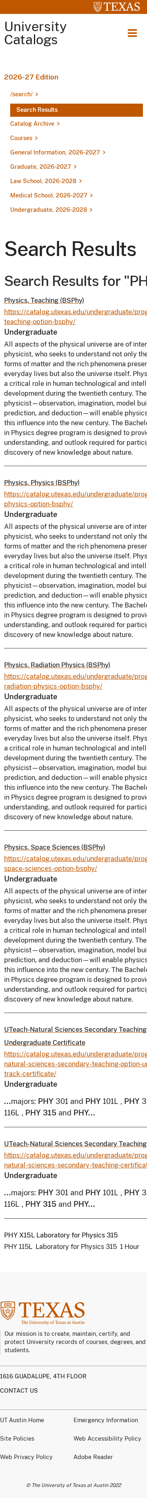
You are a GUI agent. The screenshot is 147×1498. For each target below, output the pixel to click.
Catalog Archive (32, 123)
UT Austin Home (22, 1420)
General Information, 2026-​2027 (55, 152)
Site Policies (17, 1438)
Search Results (37, 110)
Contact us (19, 1390)
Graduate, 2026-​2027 (40, 166)
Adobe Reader (93, 1457)
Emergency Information (106, 1420)
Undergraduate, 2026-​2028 (48, 209)
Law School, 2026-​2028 (43, 181)
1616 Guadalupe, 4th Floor (43, 1376)
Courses (21, 138)
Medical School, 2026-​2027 (48, 195)
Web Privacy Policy (26, 1457)
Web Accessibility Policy (107, 1438)
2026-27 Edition (31, 77)
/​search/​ (21, 94)
